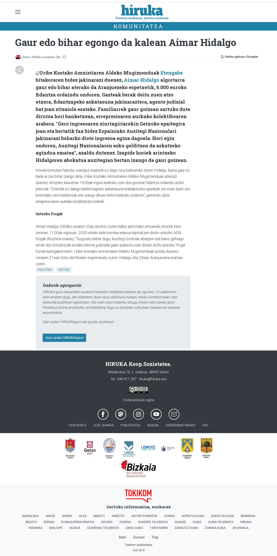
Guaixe (180, 522)
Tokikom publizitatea (138, 544)
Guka (197, 522)
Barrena (248, 516)
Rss (205, 425)
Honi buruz (78, 425)
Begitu (31, 522)
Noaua (74, 528)
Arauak (153, 425)
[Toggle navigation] (18, 12)
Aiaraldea (30, 516)
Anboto (118, 516)
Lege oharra (103, 425)
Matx (122, 537)
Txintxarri (159, 528)
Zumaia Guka (215, 528)
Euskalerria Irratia (77, 522)
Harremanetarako (181, 425)
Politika (44, 269)
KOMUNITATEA (139, 26)
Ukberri (26, 57)
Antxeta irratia (144, 516)
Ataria (169, 516)
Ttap (154, 537)
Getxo (64, 269)
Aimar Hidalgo (141, 80)
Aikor (50, 516)
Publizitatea (130, 425)
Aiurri (67, 516)
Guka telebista (220, 522)
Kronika (35, 528)
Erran (49, 522)
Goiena (125, 522)
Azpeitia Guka (193, 516)
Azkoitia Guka (222, 516)
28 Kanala (240, 528)
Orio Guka (134, 528)
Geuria (107, 522)
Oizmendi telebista (103, 528)
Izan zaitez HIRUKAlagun (64, 338)
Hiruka (245, 522)
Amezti (99, 516)
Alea (83, 516)
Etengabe (172, 73)
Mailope (56, 528)
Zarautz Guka (186, 528)
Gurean (139, 537)
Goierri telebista (153, 522)
